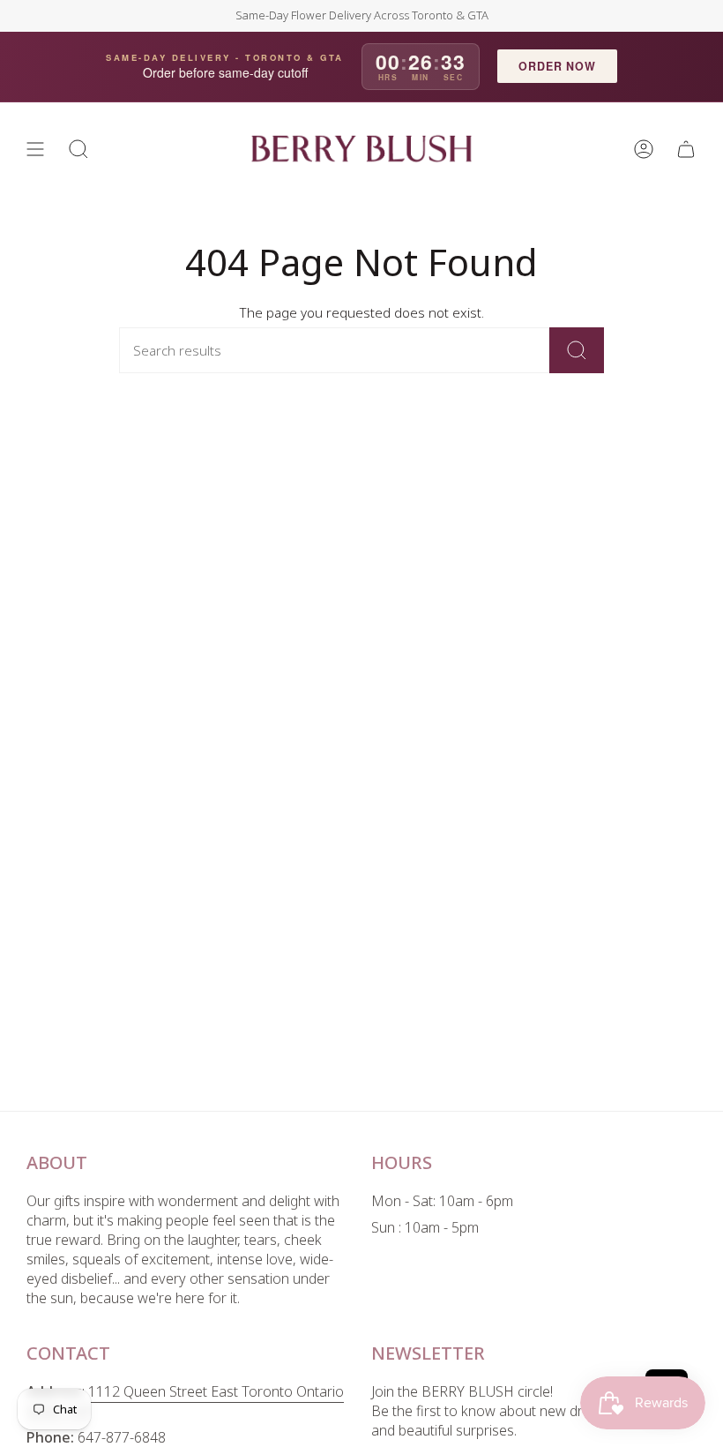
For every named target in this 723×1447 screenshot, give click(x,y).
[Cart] (686, 149)
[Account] (643, 149)
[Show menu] (35, 149)
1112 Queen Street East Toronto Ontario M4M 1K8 (185, 1401)
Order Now (557, 66)
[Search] (576, 350)
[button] (78, 149)
